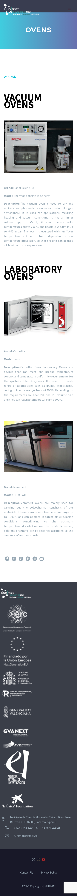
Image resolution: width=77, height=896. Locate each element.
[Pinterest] (21, 559)
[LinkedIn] (35, 559)
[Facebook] (7, 559)
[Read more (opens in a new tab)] (40, 836)
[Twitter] (14, 559)
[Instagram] (38, 859)
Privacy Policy (49, 872)
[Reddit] (41, 559)
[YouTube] (43, 859)
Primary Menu (69, 10)
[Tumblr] (28, 559)
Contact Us (26, 872)
